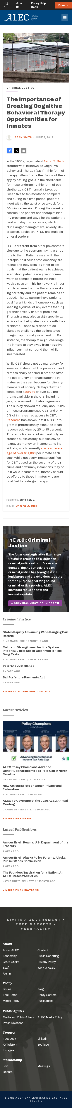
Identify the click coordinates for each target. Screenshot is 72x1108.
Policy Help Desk (38, 5)
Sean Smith (23, 137)
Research (13, 420)
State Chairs (11, 961)
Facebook (9, 1038)
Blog (40, 989)
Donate (63, 5)
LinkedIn (42, 1038)
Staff (6, 967)
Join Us (19, 5)
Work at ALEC (46, 967)
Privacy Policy (46, 961)
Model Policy (11, 1000)
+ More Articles (17, 818)
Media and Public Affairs (18, 1017)
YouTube (43, 1044)
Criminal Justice (26, 506)
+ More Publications (21, 890)
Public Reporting (48, 956)
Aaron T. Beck (54, 161)
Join (5, 1066)
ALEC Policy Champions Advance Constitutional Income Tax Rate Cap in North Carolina (35, 771)
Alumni (7, 973)
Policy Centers (46, 994)
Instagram (9, 1050)
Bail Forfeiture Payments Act (24, 677)
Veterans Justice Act (18, 665)
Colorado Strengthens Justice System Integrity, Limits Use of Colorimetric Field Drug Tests (32, 651)
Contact (42, 950)
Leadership (10, 956)
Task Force (10, 994)
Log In (5, 5)
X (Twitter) (10, 1044)
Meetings (43, 1066)
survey (30, 392)
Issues (7, 989)
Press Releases (13, 1023)
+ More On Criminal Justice (27, 691)
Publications (45, 1000)
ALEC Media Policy (50, 1017)
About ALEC (11, 950)
